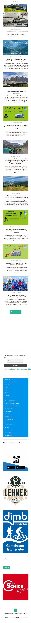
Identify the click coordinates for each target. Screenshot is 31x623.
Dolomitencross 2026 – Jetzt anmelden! (16, 31)
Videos (7, 427)
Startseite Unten (9, 419)
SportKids (7, 414)
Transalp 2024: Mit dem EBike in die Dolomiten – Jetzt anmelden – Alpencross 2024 (16, 126)
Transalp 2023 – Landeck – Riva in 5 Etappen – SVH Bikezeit (16, 263)
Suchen (5, 559)
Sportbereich (8, 408)
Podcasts (7, 395)
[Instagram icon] (17, 2)
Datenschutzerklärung (16, 617)
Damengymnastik (9, 382)
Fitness (7, 384)
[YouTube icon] (15, 2)
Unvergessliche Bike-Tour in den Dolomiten (16, 92)
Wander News (9, 430)
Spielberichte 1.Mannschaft (12, 403)
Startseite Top (8, 416)
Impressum (7, 617)
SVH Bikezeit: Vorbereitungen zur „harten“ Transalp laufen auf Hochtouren (16, 196)
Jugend (7, 390)
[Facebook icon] (13, 2)
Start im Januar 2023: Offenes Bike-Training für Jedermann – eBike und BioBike (16, 231)
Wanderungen (9, 435)
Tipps (6, 422)
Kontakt (25, 617)
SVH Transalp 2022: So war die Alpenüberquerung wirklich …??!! (16, 296)
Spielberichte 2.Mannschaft (12, 406)
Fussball (7, 387)
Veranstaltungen (9, 424)
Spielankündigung (10, 400)
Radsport (7, 398)
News (6, 392)
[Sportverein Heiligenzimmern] (15, 8)
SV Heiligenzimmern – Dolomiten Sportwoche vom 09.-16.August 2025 (16, 60)
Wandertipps (8, 432)
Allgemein (7, 379)
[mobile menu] (29, 6)
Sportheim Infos (9, 411)
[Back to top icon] (15, 610)
